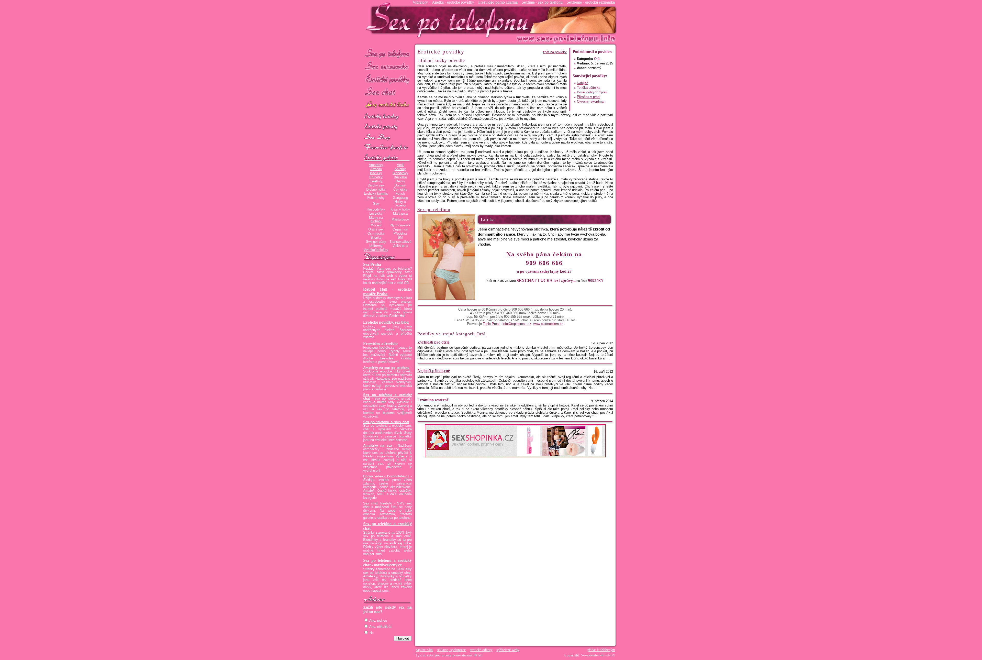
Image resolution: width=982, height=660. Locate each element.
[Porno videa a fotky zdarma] (387, 147)
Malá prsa (400, 213)
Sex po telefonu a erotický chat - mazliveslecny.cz (387, 562)
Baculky (376, 173)
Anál (400, 165)
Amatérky (376, 165)
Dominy (400, 185)
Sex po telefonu (387, 53)
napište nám (424, 650)
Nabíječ (582, 83)
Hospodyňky (376, 209)
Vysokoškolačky (376, 250)
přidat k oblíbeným (601, 650)
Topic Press (491, 324)
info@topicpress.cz (517, 324)
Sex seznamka (387, 66)
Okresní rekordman (591, 101)
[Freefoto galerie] (387, 158)
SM (400, 237)
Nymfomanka (400, 225)
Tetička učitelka (588, 88)
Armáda (376, 169)
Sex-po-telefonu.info (596, 655)
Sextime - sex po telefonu (542, 2)
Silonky (376, 237)
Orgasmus (400, 229)
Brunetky (376, 177)
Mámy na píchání (376, 219)
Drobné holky (376, 189)
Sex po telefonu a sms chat (386, 422)
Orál (597, 59)
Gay (376, 203)
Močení (376, 225)
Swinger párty (376, 242)
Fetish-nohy (376, 198)
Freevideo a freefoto (380, 343)
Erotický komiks (376, 193)
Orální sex (376, 229)
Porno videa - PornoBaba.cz (386, 476)
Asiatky (400, 169)
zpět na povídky (555, 52)
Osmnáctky (376, 233)
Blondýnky (400, 173)
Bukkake (400, 177)
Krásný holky (400, 209)
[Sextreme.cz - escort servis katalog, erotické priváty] (387, 127)
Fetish (400, 193)
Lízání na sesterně (433, 400)
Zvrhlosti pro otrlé (433, 342)
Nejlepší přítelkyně (433, 370)
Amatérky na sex (377, 445)
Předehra (400, 233)
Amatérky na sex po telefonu (386, 368)
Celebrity (376, 181)
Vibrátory (420, 2)
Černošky (400, 189)
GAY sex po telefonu (387, 105)
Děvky (400, 181)
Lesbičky (376, 213)
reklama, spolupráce (451, 650)
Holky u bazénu (400, 203)
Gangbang (400, 198)
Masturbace (400, 219)
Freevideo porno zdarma (498, 2)
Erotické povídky (387, 79)
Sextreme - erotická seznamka (591, 2)
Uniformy (376, 246)
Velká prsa (400, 246)
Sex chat (387, 92)
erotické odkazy (481, 650)
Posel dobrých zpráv (592, 92)
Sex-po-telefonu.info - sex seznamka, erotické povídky (449, 20)
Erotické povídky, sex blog (386, 322)
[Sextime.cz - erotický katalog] (387, 117)
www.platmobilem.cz (548, 324)
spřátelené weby (507, 650)
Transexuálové (400, 242)
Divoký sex (376, 185)
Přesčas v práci (588, 97)
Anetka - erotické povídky (453, 2)
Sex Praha (372, 264)
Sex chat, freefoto (377, 503)
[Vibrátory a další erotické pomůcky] (387, 137)
